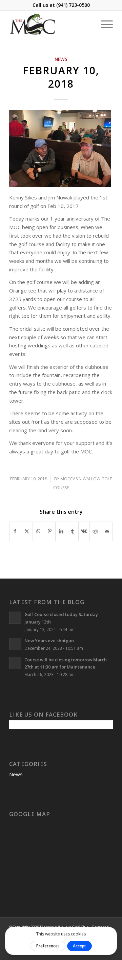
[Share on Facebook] (15, 531)
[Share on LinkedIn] (61, 531)
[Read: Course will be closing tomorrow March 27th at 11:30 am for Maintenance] (15, 663)
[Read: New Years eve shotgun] (15, 644)
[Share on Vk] (84, 531)
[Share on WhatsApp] (38, 531)
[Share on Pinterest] (49, 531)
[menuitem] (103, 24)
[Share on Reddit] (95, 531)
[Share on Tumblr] (72, 531)
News (61, 59)
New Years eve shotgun (49, 641)
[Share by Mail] (107, 531)
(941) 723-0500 (73, 5)
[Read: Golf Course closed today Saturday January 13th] (15, 618)
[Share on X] (27, 531)
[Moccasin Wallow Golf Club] (50, 24)
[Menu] (103, 24)
